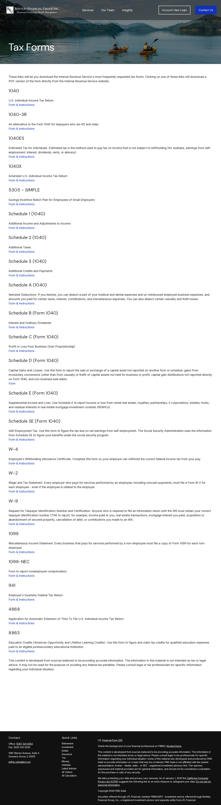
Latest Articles (69, 768)
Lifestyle (66, 765)
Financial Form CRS (112, 740)
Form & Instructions (21, 105)
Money (65, 761)
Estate (65, 750)
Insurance (67, 754)
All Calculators (69, 775)
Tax (64, 757)
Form (12, 383)
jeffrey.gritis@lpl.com (20, 762)
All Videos (67, 772)
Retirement (67, 743)
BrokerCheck (174, 746)
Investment (67, 747)
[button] (88, 10)
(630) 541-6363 (24, 743)
